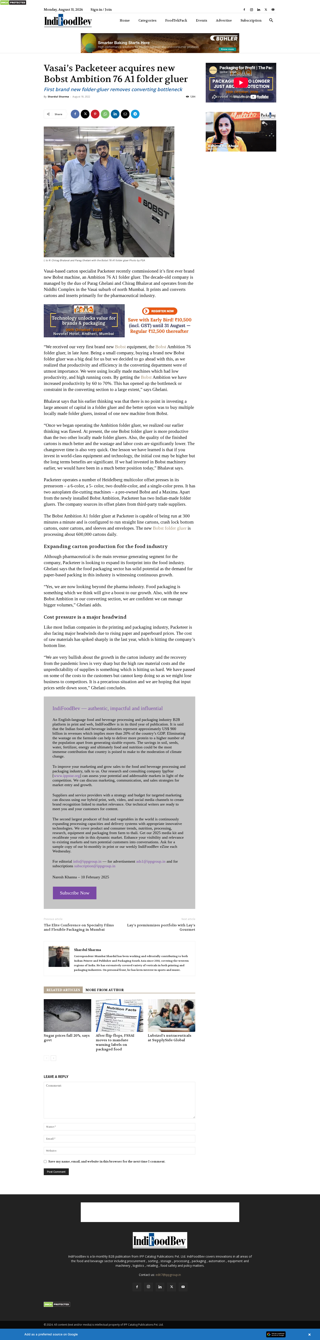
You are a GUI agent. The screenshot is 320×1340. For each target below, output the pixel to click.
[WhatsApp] (105, 114)
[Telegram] (135, 114)
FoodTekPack (176, 20)
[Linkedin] (258, 10)
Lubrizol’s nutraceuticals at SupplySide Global (169, 1037)
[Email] (125, 114)
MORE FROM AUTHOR (104, 990)
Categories (147, 20)
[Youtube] (273, 10)
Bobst (120, 346)
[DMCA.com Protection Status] (13, 4)
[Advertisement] (160, 1212)
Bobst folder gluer (170, 528)
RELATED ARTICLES (63, 990)
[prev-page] (46, 1058)
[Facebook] (244, 10)
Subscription (251, 20)
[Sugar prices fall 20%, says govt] (67, 1015)
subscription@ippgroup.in (94, 866)
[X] (266, 10)
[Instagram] (251, 10)
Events (201, 20)
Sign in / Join (101, 9)
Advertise (224, 20)
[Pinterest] (95, 114)
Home (125, 20)
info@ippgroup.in (87, 861)
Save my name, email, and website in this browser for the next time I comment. (106, 1161)
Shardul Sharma (58, 96)
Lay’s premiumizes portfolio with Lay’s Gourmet (161, 927)
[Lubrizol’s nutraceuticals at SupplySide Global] (171, 1015)
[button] (271, 21)
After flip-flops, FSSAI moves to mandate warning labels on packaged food (115, 1042)
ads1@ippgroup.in (150, 861)
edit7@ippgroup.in (168, 1275)
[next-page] (53, 1058)
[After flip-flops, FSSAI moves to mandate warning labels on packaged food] (119, 1015)
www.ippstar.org (67, 775)
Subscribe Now (74, 893)
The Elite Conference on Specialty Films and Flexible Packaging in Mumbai (79, 927)
